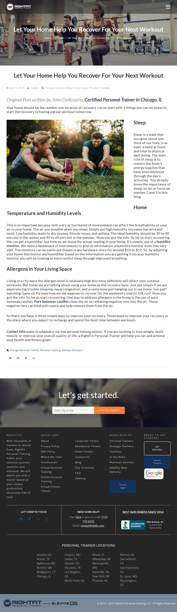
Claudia (34, 88)
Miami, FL (98, 555)
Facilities (116, 451)
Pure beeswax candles (51, 301)
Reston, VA (127, 555)
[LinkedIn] (38, 519)
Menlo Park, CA (74, 580)
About (45, 441)
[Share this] (18, 358)
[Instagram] (47, 519)
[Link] (19, 6)
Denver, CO (72, 563)
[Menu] (168, 7)
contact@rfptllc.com (92, 525)
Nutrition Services (122, 462)
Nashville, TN (100, 572)
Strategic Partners (122, 446)
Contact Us (82, 457)
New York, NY (101, 576)
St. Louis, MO (128, 576)
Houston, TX (73, 568)
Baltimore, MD (46, 563)
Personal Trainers (121, 441)
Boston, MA (44, 568)
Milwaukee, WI (101, 559)
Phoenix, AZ (100, 580)
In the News (117, 457)
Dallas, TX (71, 559)
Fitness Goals (80, 88)
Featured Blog (63, 88)
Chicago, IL (44, 576)
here (78, 517)
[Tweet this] (26, 358)
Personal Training (99, 88)
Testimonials (49, 462)
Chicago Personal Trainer (24, 350)
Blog (78, 462)
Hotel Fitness (84, 451)
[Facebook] (21, 519)
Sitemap (80, 478)
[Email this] (10, 358)
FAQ (78, 473)
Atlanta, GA (44, 555)
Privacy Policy (50, 446)
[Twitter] (29, 519)
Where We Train (51, 457)
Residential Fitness (87, 446)
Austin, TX (43, 559)
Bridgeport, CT (46, 572)
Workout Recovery (72, 350)
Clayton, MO (72, 555)
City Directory (84, 467)
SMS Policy (48, 451)
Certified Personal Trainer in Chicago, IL (123, 99)
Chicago (49, 88)
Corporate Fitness (87, 441)
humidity (164, 241)
